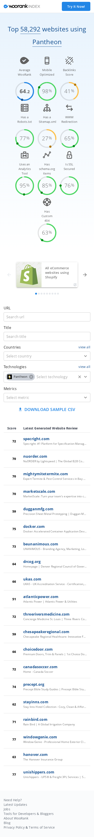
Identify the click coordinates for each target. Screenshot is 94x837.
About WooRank (16, 818)
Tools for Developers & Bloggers (29, 813)
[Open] (85, 356)
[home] (22, 6)
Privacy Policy (14, 827)
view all (84, 347)
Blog (7, 823)
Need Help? (13, 800)
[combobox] (47, 356)
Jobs (7, 809)
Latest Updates (15, 804)
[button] (20, 376)
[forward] (84, 274)
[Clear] (79, 377)
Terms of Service (42, 827)
